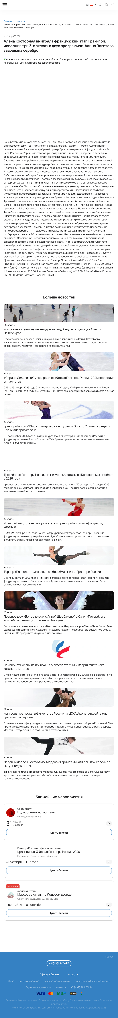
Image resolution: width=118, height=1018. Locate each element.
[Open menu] (4, 5)
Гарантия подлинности (38, 987)
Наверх (109, 956)
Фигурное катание (59, 963)
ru (86, 5)
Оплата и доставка (29, 981)
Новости (73, 974)
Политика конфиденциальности (92, 981)
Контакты (61, 987)
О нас (11, 981)
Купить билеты (58, 832)
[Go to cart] (112, 5)
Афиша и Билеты (50, 974)
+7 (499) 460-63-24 (81, 987)
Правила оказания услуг (57, 981)
